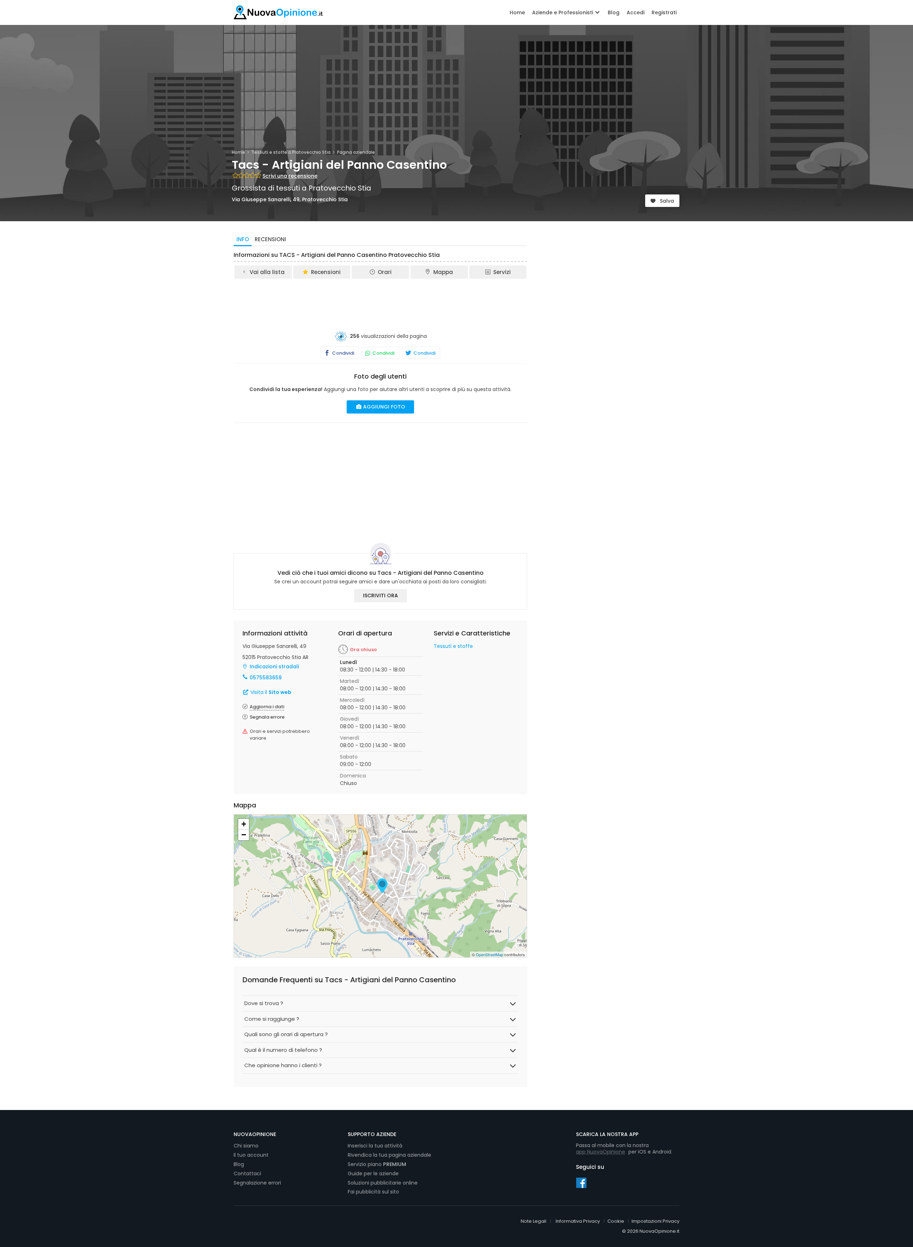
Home (517, 12)
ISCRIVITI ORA (380, 595)
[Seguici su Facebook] (581, 1182)
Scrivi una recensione (289, 175)
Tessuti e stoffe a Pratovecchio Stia (291, 152)
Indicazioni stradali (274, 666)
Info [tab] (242, 239)
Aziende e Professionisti (563, 12)
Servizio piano (377, 1164)
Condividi (342, 353)
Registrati (664, 12)
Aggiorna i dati (267, 706)
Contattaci (247, 1173)
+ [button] (243, 824)
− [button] (243, 834)
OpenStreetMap (489, 954)
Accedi (635, 12)
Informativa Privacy (578, 1221)
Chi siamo (246, 1145)
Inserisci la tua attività (375, 1145)
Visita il (270, 692)
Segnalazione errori (257, 1183)
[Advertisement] (380, 299)
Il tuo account (251, 1155)
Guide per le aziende (373, 1173)
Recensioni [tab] (270, 239)
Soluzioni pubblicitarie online (383, 1183)
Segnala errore (267, 717)
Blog (613, 12)
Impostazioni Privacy (655, 1221)
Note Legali (533, 1221)
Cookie (615, 1221)
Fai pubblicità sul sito (373, 1191)
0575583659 (266, 677)
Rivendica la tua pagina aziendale (389, 1155)
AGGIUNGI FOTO (383, 406)
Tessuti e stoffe (453, 646)
